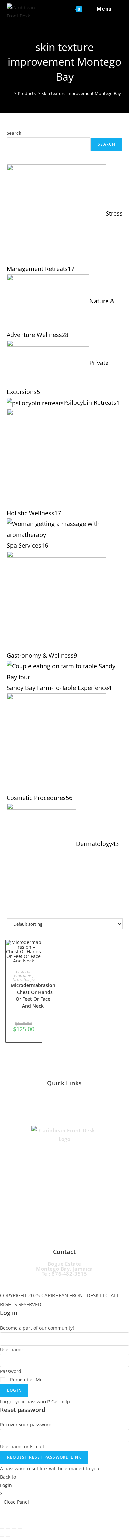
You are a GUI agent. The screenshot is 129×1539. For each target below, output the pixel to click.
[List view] (71, 908)
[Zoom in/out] (2, 1528)
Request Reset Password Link (44, 1457)
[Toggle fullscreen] (8, 1528)
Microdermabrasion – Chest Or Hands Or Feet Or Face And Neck (33, 995)
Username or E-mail (22, 1446)
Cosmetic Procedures (23, 973)
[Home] (10, 93)
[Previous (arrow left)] (2, 1536)
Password (10, 1371)
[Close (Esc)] (20, 1528)
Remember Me (26, 1379)
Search (14, 133)
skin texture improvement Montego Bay (81, 93)
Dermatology (23, 979)
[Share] (14, 1528)
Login (14, 1390)
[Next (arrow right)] (8, 1536)
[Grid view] (57, 908)
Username (11, 1350)
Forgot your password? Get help (35, 1401)
